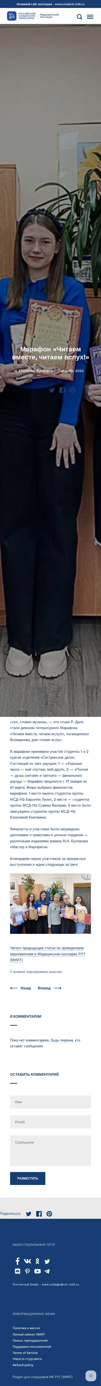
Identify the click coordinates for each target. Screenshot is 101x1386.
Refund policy (23, 1365)
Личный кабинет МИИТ (29, 1334)
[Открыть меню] (90, 16)
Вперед (45, 988)
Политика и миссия (26, 1328)
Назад (26, 988)
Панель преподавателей (30, 1340)
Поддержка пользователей (32, 1346)
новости (55, 972)
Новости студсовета (27, 1359)
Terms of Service (25, 1353)
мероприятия (36, 972)
